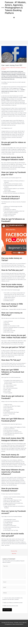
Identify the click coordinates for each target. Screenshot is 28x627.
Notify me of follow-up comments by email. (13, 602)
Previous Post (14, 551)
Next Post (14, 553)
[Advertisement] (14, 30)
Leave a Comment (5, 67)
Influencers (23, 67)
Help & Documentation (15, 67)
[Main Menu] (14, 17)
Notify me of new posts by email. (11, 605)
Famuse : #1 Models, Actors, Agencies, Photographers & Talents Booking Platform (15, 7)
